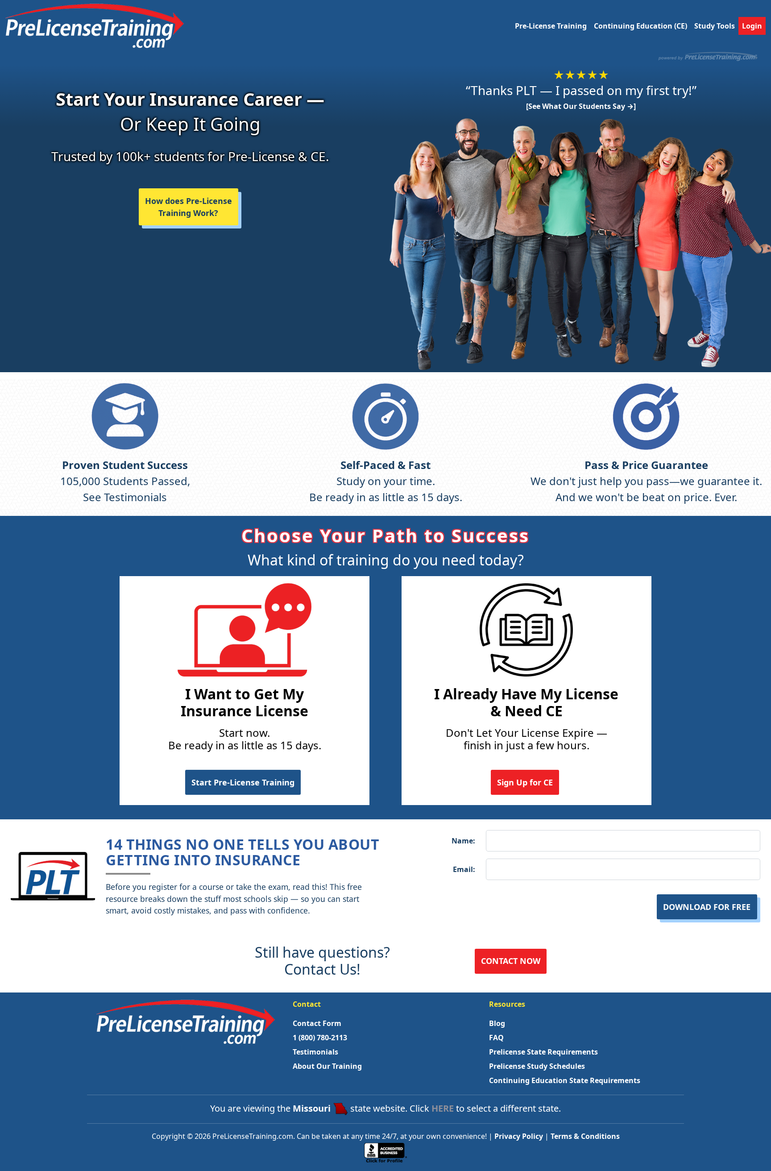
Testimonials (315, 1052)
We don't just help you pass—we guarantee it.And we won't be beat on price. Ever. (646, 480)
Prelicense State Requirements (543, 1052)
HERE (442, 1108)
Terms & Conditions (585, 1136)
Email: (464, 869)
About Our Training (327, 1066)
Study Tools (714, 26)
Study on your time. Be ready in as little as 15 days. (385, 480)
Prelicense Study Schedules (537, 1066)
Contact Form (317, 1023)
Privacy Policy (518, 1136)
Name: (463, 841)
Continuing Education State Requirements (564, 1080)
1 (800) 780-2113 (320, 1037)
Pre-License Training (551, 26)
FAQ (496, 1037)
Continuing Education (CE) (640, 26)
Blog (497, 1023)
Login (752, 26)
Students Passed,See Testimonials (125, 480)
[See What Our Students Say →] (581, 106)
